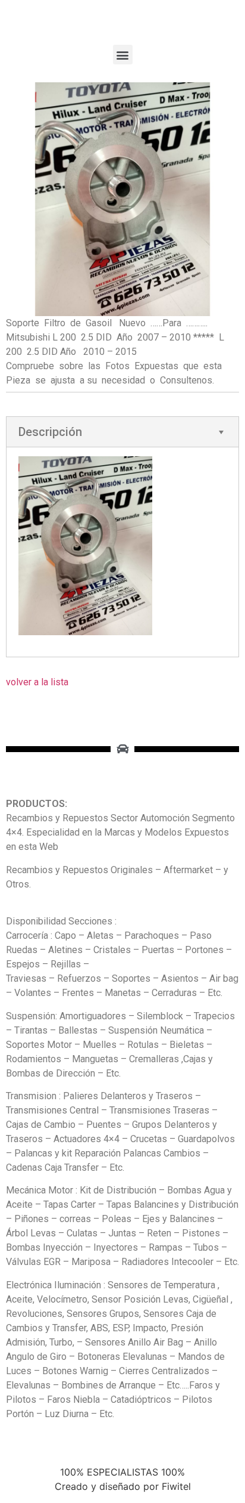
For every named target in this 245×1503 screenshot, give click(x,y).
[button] (123, 54)
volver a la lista (37, 682)
